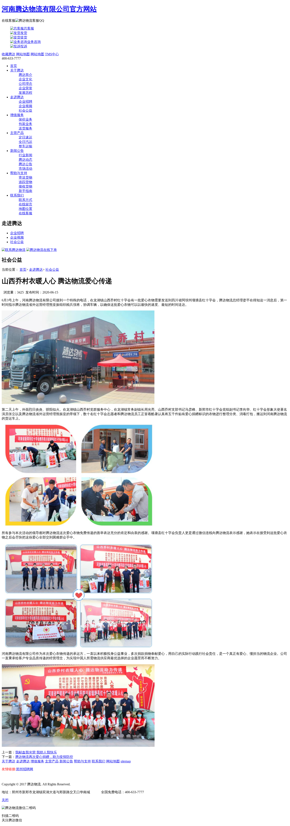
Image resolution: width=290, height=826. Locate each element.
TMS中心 (52, 54)
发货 (23, 33)
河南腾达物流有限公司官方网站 (49, 9)
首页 (13, 66)
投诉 (23, 46)
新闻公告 (17, 150)
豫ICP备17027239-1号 (86, 784)
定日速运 (25, 137)
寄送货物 (25, 177)
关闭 (5, 800)
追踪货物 (25, 182)
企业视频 (25, 106)
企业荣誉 (25, 88)
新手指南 (25, 191)
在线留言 (25, 204)
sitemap (126, 761)
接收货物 (25, 186)
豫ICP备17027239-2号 (119, 784)
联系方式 (25, 200)
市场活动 (25, 168)
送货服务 (25, 128)
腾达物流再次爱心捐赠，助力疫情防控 (44, 757)
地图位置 (25, 209)
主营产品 (17, 133)
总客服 (29, 28)
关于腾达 (17, 70)
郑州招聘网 (24, 769)
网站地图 (23, 54)
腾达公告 (25, 164)
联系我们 (17, 195)
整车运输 (25, 146)
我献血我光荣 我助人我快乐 (36, 752)
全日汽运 (25, 142)
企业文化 (25, 79)
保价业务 (25, 119)
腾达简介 (25, 75)
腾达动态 (25, 159)
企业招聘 (25, 101)
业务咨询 (34, 42)
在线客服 (25, 213)
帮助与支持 (18, 173)
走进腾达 (17, 97)
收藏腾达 (8, 54)
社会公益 (25, 110)
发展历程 (25, 92)
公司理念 (25, 83)
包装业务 (25, 124)
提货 (23, 37)
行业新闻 (25, 155)
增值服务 (17, 115)
